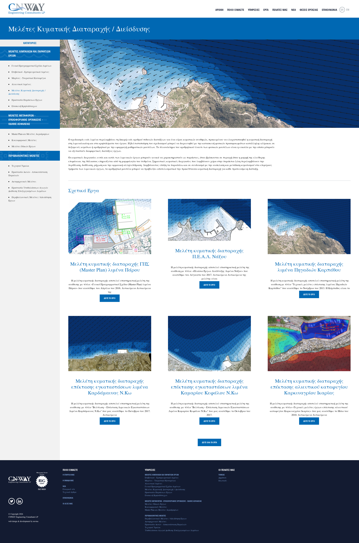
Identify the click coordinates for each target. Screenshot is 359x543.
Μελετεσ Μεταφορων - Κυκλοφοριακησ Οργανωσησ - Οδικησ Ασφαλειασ (173, 501)
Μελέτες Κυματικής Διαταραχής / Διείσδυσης (165, 489)
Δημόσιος (222, 477)
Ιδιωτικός (222, 480)
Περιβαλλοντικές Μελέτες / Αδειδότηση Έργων (166, 518)
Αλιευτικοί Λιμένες (21, 84)
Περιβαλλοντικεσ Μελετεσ (155, 515)
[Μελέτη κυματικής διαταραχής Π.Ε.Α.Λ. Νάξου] (209, 220)
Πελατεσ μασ (279, 10)
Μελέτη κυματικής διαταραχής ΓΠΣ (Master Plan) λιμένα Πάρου (109, 266)
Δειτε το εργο (109, 298)
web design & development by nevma (23, 521)
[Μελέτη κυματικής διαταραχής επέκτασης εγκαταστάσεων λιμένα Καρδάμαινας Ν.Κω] (109, 343)
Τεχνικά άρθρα (69, 492)
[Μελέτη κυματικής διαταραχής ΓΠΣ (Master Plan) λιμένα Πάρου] (109, 226)
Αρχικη (219, 10)
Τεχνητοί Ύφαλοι (20, 165)
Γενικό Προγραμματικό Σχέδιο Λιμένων (31, 65)
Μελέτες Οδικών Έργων (24, 146)
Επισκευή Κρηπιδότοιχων (24, 106)
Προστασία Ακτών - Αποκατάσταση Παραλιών (166, 524)
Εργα (266, 10)
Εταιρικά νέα (69, 489)
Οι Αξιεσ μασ (68, 503)
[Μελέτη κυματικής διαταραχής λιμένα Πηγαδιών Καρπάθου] (309, 226)
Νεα (293, 10)
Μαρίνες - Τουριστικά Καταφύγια (29, 78)
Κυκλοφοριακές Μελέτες (24, 140)
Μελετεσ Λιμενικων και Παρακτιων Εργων (162, 474)
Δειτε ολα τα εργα (209, 442)
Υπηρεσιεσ (254, 10)
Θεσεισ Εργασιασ (309, 10)
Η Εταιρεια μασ (68, 474)
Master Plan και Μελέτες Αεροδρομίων (30, 133)
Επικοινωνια (329, 10)
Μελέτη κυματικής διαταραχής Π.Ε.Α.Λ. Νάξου (209, 253)
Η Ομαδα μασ (68, 480)
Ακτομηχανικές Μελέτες (24, 181)
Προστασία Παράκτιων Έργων (27, 99)
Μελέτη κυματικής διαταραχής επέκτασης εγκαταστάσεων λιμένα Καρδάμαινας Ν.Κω (109, 386)
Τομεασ (221, 474)
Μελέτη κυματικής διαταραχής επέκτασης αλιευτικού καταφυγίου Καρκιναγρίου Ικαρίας (309, 386)
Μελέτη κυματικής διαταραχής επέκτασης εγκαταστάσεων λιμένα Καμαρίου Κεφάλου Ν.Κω (209, 386)
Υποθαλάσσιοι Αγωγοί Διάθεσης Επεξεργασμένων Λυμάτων (172, 530)
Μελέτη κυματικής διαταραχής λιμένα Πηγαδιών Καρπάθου (309, 266)
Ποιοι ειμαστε (235, 10)
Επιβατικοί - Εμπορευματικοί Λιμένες (30, 71)
